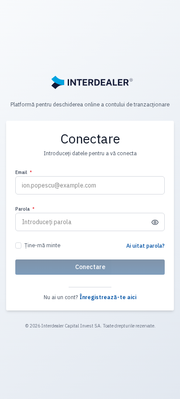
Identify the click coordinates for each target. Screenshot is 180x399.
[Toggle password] (154, 222)
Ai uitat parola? (145, 245)
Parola (25, 209)
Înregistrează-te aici (108, 296)
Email (23, 172)
